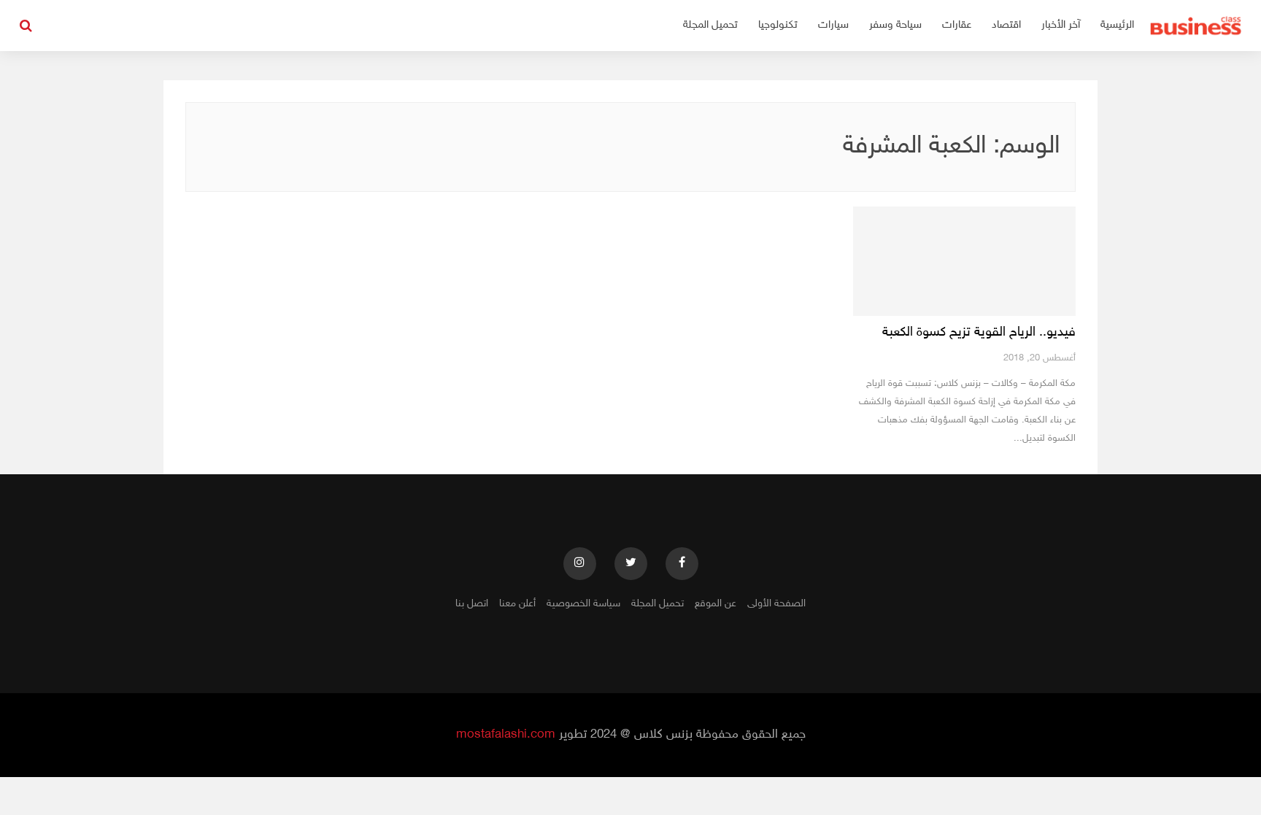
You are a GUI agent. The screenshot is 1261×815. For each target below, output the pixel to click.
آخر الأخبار (1060, 25)
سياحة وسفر (895, 25)
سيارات (833, 25)
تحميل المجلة (710, 25)
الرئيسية (1117, 25)
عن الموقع (715, 604)
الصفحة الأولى (776, 604)
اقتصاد (1006, 25)
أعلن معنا (517, 604)
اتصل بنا (471, 604)
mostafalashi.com (505, 734)
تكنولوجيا (778, 25)
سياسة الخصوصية (583, 604)
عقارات (956, 25)
